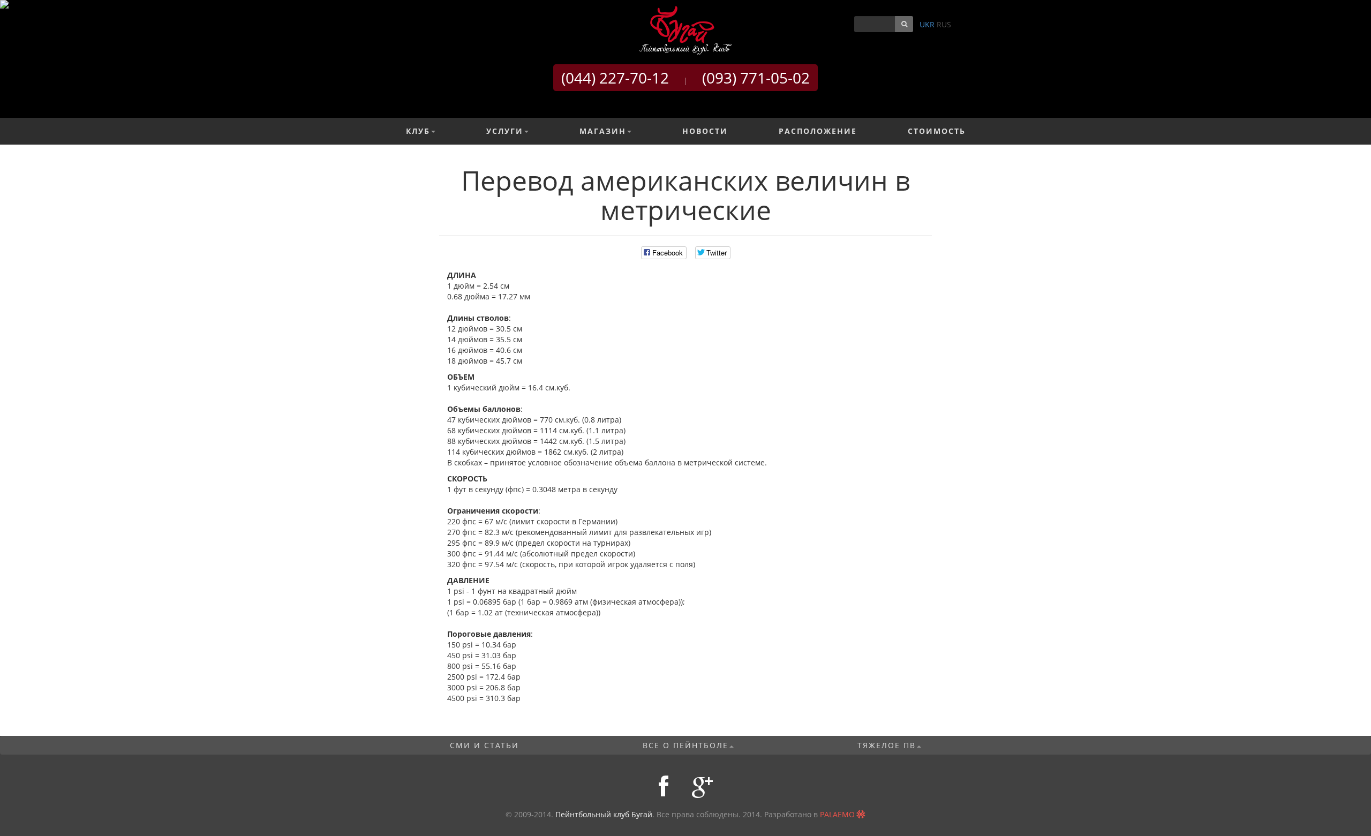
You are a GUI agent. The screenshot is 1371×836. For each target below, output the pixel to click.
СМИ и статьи (484, 745)
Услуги (504, 131)
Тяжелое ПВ (886, 745)
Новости (705, 131)
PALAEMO (837, 814)
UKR (927, 24)
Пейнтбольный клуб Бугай (603, 814)
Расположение (818, 131)
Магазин (602, 131)
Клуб (418, 131)
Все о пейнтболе (685, 745)
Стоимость (937, 131)
